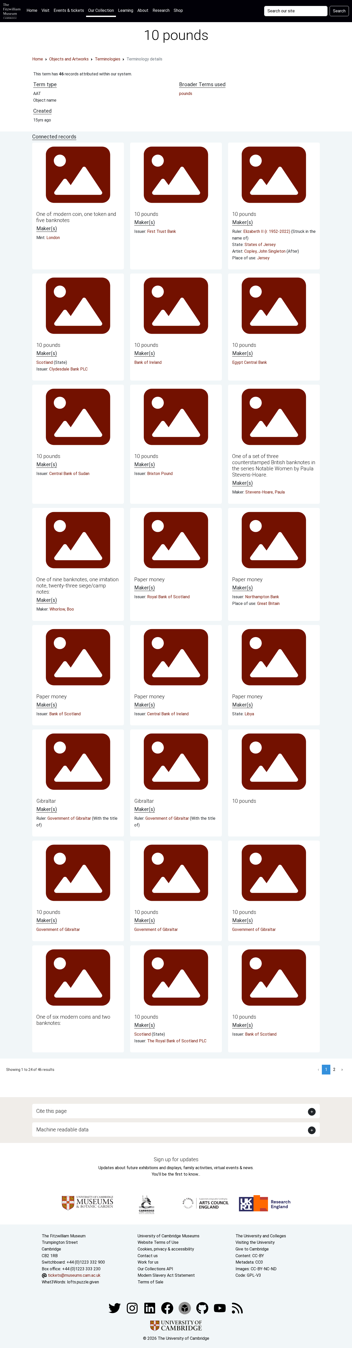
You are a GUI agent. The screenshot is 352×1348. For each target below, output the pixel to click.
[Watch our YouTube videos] (220, 1307)
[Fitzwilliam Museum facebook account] (150, 1307)
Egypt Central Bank (249, 362)
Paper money (149, 579)
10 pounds (146, 214)
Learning (125, 10)
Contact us (148, 1255)
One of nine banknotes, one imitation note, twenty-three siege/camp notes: (77, 585)
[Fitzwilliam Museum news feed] (237, 1307)
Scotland (45, 362)
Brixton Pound (160, 473)
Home (33, 10)
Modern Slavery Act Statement (166, 1275)
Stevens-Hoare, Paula (265, 492)
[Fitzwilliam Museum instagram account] (132, 1307)
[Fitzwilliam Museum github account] (203, 1307)
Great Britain (268, 603)
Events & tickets (69, 10)
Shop (178, 10)
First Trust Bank (161, 231)
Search (339, 10)
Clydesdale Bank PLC (68, 369)
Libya (249, 713)
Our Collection (101, 10)
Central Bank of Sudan (69, 473)
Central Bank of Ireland (168, 713)
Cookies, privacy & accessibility (166, 1249)
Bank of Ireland (148, 362)
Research (161, 10)
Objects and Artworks (69, 59)
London (53, 237)
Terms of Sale (150, 1282)
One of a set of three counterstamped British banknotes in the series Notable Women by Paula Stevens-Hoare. (273, 465)
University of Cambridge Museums (168, 1236)
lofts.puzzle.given (83, 1282)
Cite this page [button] (51, 1111)
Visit (45, 10)
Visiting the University (255, 1242)
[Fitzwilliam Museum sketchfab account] (185, 1307)
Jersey (263, 257)
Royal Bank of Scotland (168, 596)
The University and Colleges (261, 1236)
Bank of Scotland (65, 713)
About (142, 10)
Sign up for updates (176, 1159)
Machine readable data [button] (62, 1129)
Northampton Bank (262, 596)
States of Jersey (260, 244)
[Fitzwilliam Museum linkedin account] (168, 1307)
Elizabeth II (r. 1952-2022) (267, 231)
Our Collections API (155, 1268)
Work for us (148, 1262)
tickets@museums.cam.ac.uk (74, 1275)
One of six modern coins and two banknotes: (73, 1020)
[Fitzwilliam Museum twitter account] (115, 1307)
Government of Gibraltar (69, 818)
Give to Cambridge (252, 1249)
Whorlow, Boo (61, 609)
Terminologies (107, 59)
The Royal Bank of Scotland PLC (176, 1040)
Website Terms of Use (158, 1242)
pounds (185, 93)
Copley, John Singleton (265, 251)
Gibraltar (46, 801)
